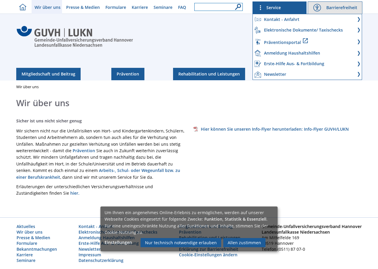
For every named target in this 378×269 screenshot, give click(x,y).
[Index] (74, 46)
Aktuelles (26, 226)
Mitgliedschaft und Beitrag (48, 74)
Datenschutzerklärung (101, 260)
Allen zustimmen (244, 242)
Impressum (90, 254)
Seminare (163, 7)
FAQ (182, 7)
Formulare (115, 7)
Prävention (128, 74)
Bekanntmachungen (37, 249)
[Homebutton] (21, 7)
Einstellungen (118, 242)
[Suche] (236, 5)
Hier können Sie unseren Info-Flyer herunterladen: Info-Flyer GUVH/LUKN (275, 129)
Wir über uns (48, 7)
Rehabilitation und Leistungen (209, 74)
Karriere (140, 7)
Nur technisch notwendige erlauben (181, 242)
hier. (74, 193)
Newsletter (90, 249)
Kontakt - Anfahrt (96, 226)
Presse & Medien (83, 7)
